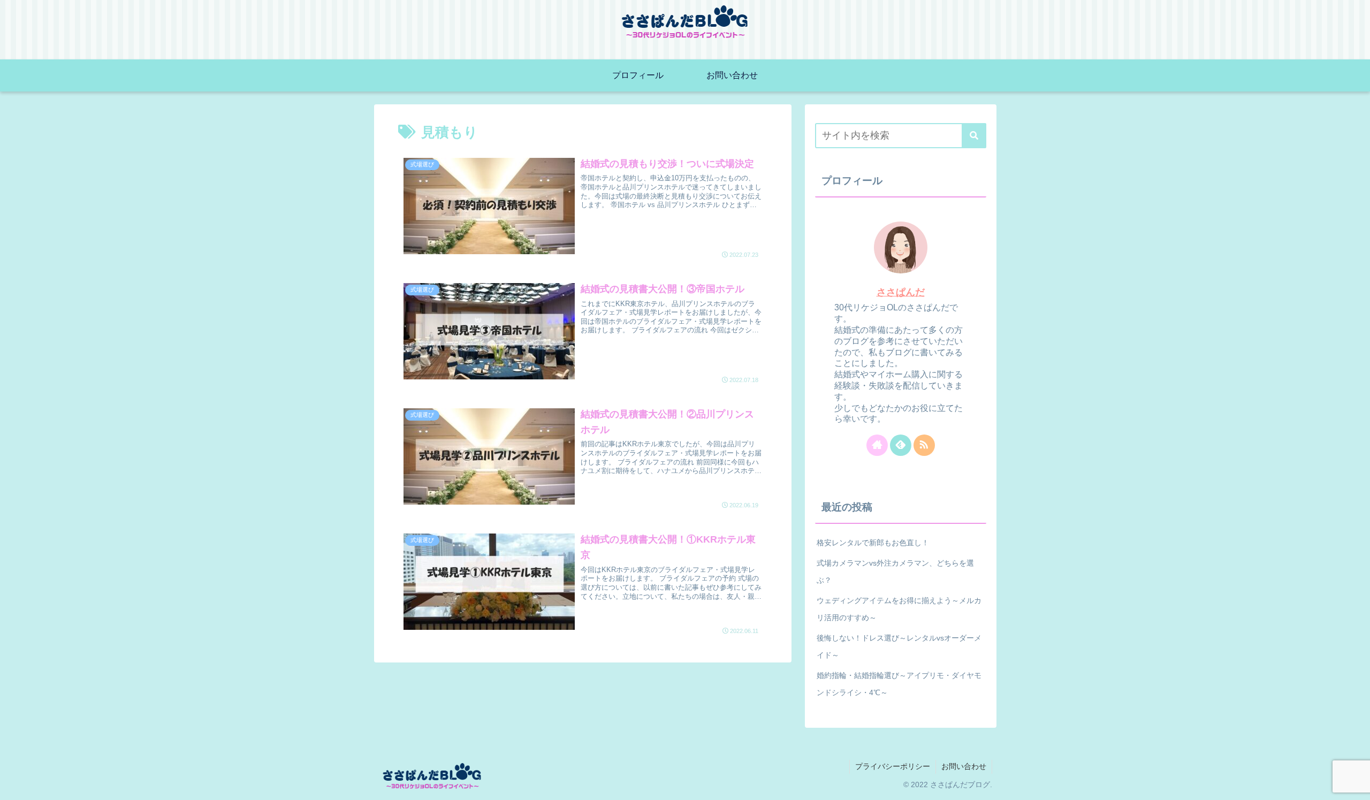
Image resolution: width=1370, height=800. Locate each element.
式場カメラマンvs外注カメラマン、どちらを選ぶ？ (895, 571)
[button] (974, 135)
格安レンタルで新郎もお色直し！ (873, 542)
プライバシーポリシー (892, 766)
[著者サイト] (877, 445)
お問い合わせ (963, 766)
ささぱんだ (901, 292)
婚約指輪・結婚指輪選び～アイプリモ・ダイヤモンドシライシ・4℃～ (899, 684)
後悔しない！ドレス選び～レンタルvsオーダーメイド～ (899, 646)
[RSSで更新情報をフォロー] (924, 445)
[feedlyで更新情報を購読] (900, 445)
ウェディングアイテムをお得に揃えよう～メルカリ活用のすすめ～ (899, 609)
